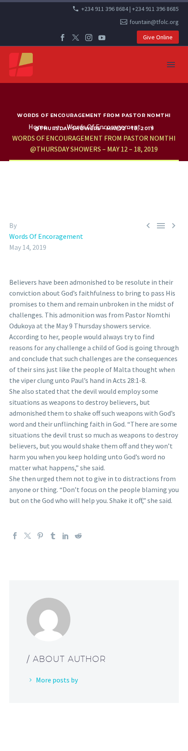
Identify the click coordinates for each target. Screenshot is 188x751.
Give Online (158, 37)
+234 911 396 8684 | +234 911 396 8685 (130, 9)
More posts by (57, 679)
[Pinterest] (40, 535)
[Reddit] (78, 535)
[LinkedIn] (65, 535)
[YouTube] (101, 37)
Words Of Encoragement (46, 236)
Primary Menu (171, 64)
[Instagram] (88, 37)
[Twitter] (75, 37)
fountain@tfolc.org (154, 22)
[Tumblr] (52, 535)
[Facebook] (62, 37)
